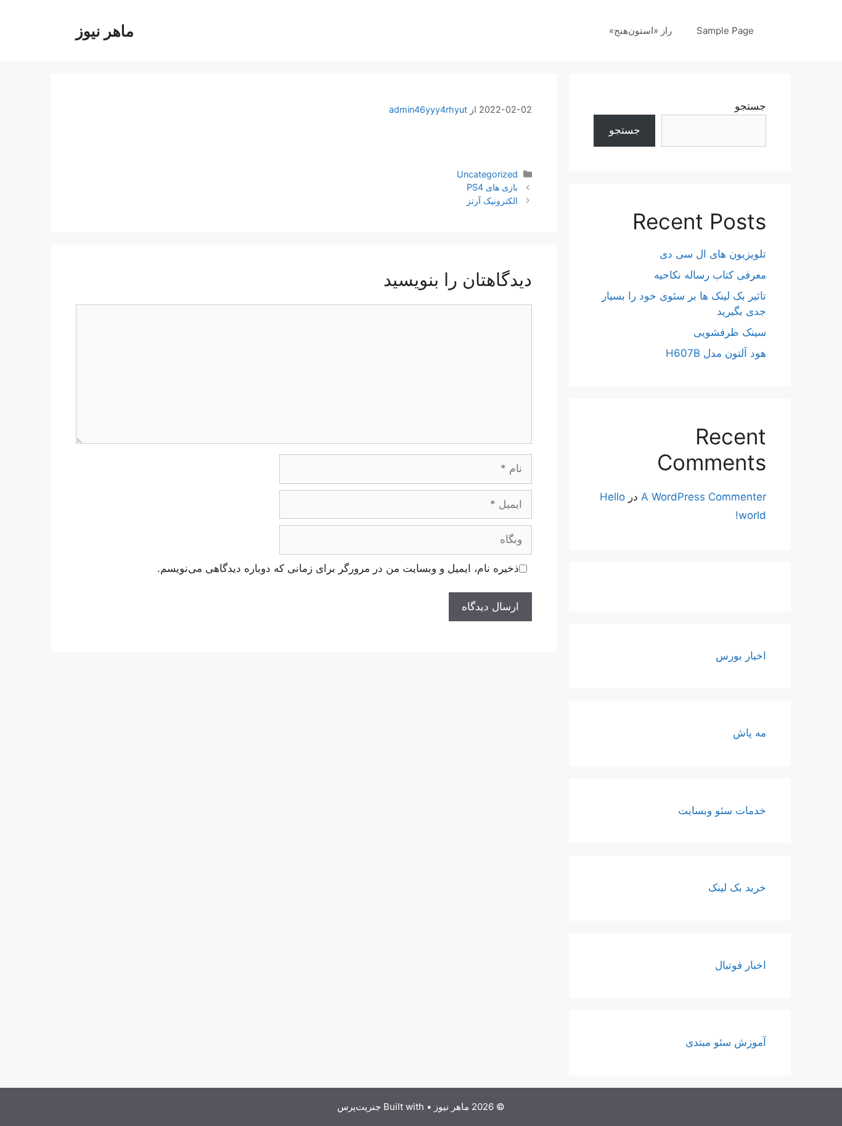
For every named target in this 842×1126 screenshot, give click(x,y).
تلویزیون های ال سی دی (713, 254)
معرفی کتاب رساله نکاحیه (710, 275)
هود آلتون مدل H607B (716, 353)
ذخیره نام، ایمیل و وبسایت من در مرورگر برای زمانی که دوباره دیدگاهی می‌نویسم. (338, 568)
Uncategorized (487, 174)
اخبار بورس (741, 656)
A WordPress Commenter (703, 497)
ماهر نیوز (105, 31)
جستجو (750, 106)
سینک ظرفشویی (729, 332)
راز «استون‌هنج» (640, 30)
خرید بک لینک (737, 887)
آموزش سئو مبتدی (725, 1042)
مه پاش (749, 733)
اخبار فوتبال (740, 965)
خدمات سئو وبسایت (722, 810)
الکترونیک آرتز (492, 200)
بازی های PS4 (492, 187)
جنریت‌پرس (359, 1106)
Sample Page (725, 30)
